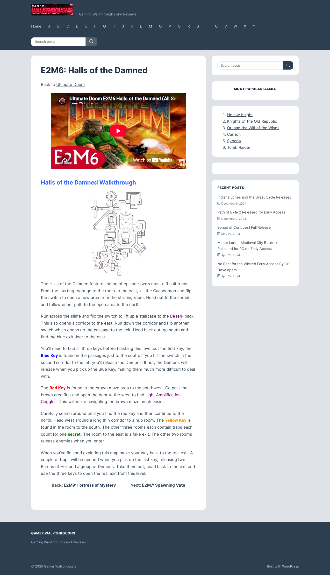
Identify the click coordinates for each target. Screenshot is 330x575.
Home (36, 26)
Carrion (234, 134)
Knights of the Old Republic (252, 121)
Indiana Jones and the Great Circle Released (254, 197)
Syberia (234, 140)
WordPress (290, 566)
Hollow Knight (240, 114)
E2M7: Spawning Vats (163, 485)
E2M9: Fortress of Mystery (90, 485)
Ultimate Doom (70, 84)
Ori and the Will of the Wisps (253, 127)
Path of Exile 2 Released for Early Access (251, 212)
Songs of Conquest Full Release (244, 227)
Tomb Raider (238, 147)
